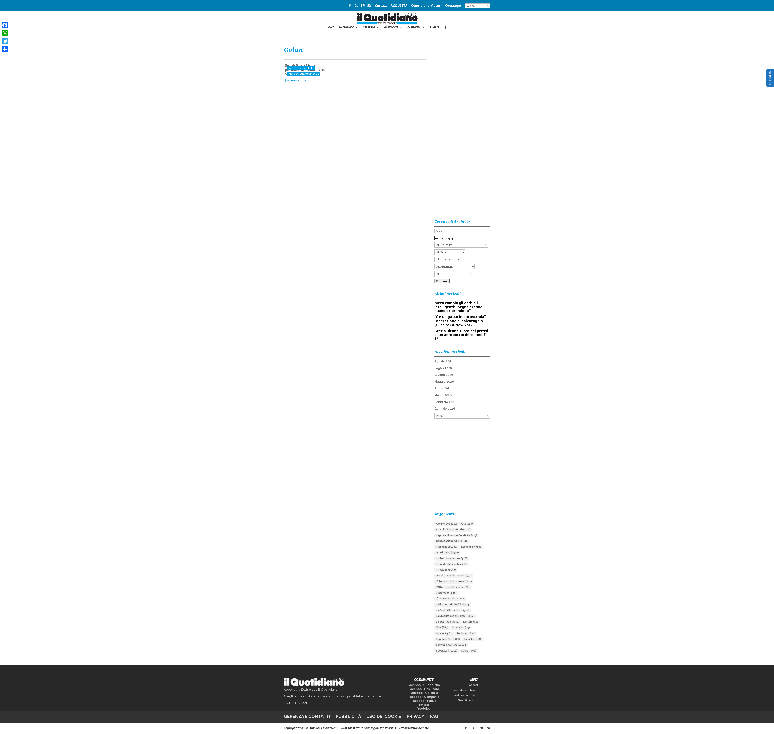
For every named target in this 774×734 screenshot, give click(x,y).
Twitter (423, 705)
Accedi (474, 685)
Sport (468, 650)
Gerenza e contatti (307, 716)
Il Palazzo (446, 569)
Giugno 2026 (443, 375)
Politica (466, 633)
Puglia (434, 27)
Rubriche (472, 639)
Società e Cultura (451, 644)
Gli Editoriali (447, 552)
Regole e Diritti (448, 639)
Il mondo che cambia (451, 564)
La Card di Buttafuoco (452, 610)
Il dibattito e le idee (451, 558)
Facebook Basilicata (424, 689)
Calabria (369, 27)
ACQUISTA (399, 6)
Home (330, 27)
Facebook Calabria (424, 693)
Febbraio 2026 (445, 402)
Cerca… (381, 6)
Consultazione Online (451, 541)
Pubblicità (348, 716)
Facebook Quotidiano (424, 685)
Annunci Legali (446, 523)
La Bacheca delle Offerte (453, 604)
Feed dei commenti (465, 695)
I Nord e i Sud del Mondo (303, 73)
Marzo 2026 (443, 395)
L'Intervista (446, 593)
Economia (471, 546)
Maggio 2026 (444, 381)
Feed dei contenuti (465, 690)
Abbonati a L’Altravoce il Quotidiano (311, 689)
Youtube (423, 708)
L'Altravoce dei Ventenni (454, 581)
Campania (413, 27)
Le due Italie (447, 621)
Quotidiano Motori (426, 6)
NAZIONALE (346, 27)
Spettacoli (446, 650)
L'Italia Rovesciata (450, 598)
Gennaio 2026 (444, 408)
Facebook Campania (423, 697)
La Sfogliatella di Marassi (455, 616)
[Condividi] (5, 49)
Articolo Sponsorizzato (453, 529)
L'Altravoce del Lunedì (452, 587)
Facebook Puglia (423, 701)
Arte (467, 523)
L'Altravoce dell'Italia (301, 68)
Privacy (415, 716)
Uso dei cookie (383, 716)
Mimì (442, 627)
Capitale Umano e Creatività (456, 535)
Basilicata (391, 27)
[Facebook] (5, 25)
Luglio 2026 (443, 368)
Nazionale (461, 627)
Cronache (446, 546)
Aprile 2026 (443, 388)
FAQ (434, 716)
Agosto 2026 (443, 361)
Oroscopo (453, 6)
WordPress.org (468, 700)
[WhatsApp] (5, 33)
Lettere (470, 621)
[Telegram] (5, 41)
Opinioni (444, 633)
